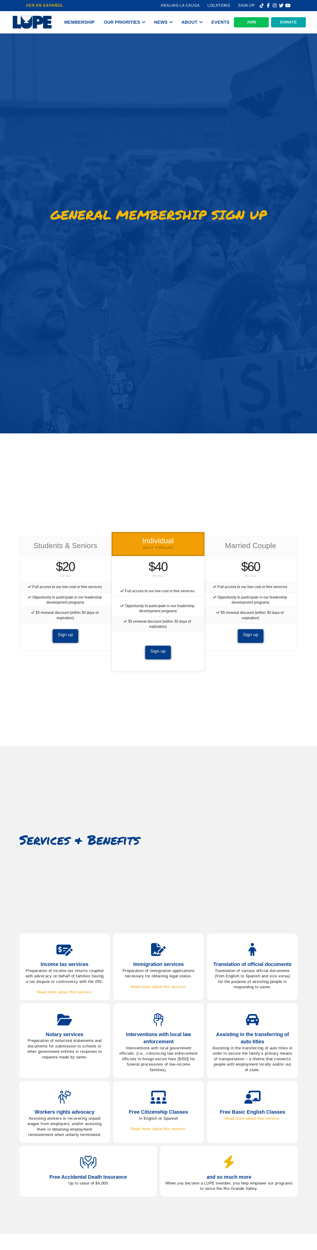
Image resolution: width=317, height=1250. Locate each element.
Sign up (65, 634)
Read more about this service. (65, 992)
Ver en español (44, 5)
